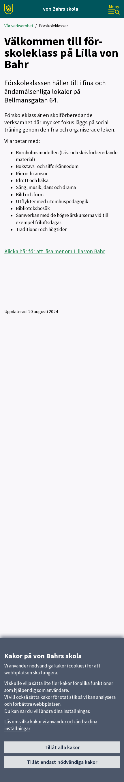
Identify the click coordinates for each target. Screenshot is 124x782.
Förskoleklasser (53, 25)
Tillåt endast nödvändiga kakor (62, 762)
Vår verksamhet (18, 25)
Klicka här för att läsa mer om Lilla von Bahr (54, 251)
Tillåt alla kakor (62, 747)
